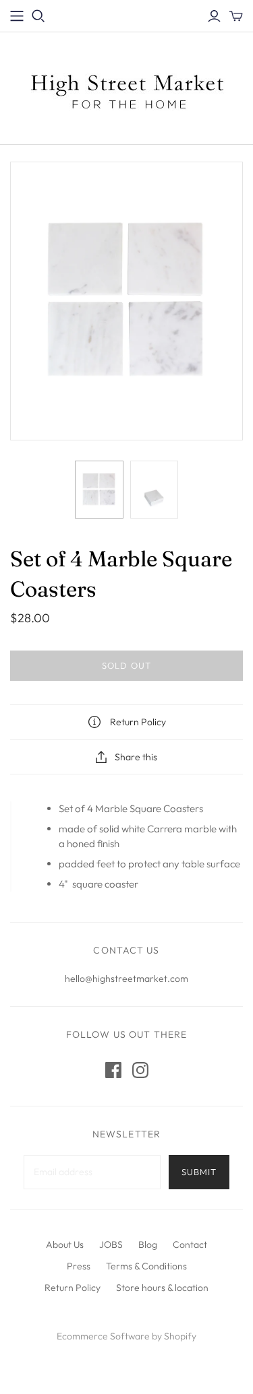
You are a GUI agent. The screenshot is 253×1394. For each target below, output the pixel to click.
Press (78, 1266)
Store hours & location (162, 1288)
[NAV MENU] (17, 16)
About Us (65, 1244)
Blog (147, 1244)
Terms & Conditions (146, 1266)
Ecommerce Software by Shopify (126, 1336)
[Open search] (38, 16)
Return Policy (73, 1288)
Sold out (126, 665)
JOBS (111, 1244)
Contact (190, 1244)
